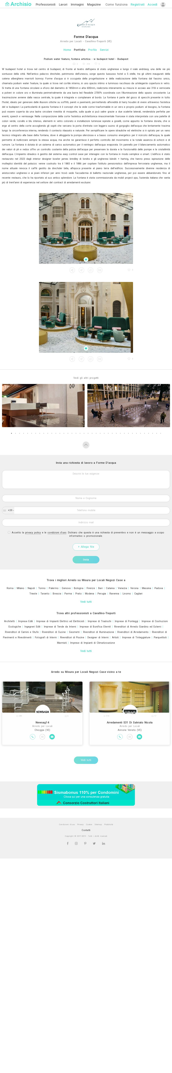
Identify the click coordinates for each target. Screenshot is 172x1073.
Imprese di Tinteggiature (136, 637)
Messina (146, 588)
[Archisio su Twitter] (94, 843)
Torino (42, 588)
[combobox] (8, 510)
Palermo (53, 588)
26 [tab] (112, 433)
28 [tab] (120, 433)
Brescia (57, 593)
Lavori (64, 4)
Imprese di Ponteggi (126, 621)
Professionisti (46, 4)
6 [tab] (31, 433)
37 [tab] (156, 433)
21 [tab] (92, 433)
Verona (134, 588)
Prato (78, 593)
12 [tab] (55, 433)
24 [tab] (104, 433)
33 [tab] (140, 433)
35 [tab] (148, 433)
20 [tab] (88, 433)
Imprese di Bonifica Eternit (95, 626)
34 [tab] (144, 433)
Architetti (9, 621)
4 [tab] (23, 433)
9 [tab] (43, 433)
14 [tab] (63, 433)
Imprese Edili (25, 621)
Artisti (115, 637)
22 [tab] (96, 433)
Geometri (74, 632)
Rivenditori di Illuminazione (98, 632)
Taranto (44, 593)
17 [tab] (76, 433)
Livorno (127, 593)
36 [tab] (152, 433)
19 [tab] (84, 433)
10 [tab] (47, 433)
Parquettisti (160, 637)
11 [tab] (51, 433)
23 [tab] (100, 433)
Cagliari (138, 593)
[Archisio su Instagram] (76, 843)
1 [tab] (11, 433)
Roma (10, 588)
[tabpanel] (43, 405)
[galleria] (86, 228)
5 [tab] (27, 433)
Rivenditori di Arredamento (132, 632)
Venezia (122, 588)
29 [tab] (124, 433)
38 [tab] (160, 433)
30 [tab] (128, 433)
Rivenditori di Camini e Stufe (22, 632)
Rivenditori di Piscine (72, 637)
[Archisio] (18, 2)
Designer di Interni (98, 637)
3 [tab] (19, 433)
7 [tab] (35, 433)
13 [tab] (59, 433)
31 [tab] (132, 433)
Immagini (78, 4)
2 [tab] (15, 433)
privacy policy (33, 532)
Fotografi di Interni (46, 637)
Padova (159, 588)
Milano (20, 588)
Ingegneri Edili (32, 626)
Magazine (94, 4)
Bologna (78, 588)
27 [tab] (116, 433)
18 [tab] (80, 433)
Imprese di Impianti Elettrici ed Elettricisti (60, 621)
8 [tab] (39, 433)
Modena (89, 593)
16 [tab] (72, 433)
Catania (110, 588)
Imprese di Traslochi (99, 621)
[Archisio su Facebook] (68, 843)
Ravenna (114, 593)
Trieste (33, 593)
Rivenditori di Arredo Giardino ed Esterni (137, 626)
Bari (100, 588)
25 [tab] (108, 433)
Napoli (31, 588)
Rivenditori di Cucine (54, 632)
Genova (66, 588)
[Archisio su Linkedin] (103, 843)
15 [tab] (68, 433)
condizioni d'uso (57, 532)
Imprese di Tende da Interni (60, 626)
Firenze (91, 588)
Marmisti (62, 642)
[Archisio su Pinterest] (85, 843)
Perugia (102, 593)
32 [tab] (136, 433)
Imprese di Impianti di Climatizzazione (92, 642)
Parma (68, 593)
